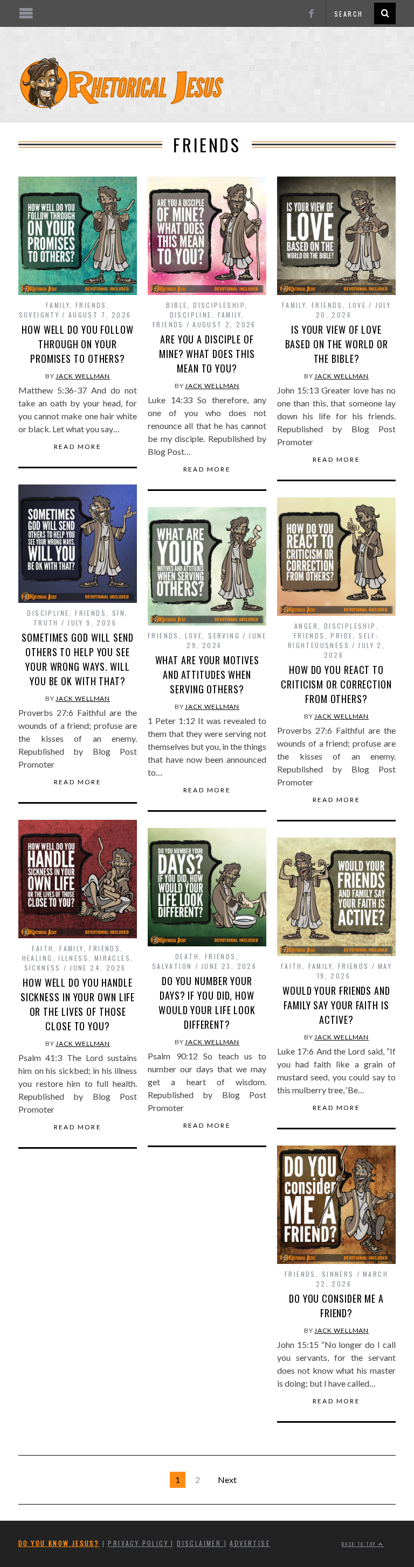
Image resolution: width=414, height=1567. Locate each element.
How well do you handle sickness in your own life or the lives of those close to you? (77, 1004)
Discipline (191, 314)
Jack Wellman (83, 376)
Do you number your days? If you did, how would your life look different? (207, 1002)
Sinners (338, 1273)
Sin (118, 612)
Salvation (172, 966)
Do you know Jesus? (58, 1543)
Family (58, 305)
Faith (42, 948)
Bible (176, 305)
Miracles (112, 957)
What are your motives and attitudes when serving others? (207, 674)
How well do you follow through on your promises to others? (78, 344)
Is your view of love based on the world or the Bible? (336, 344)
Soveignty (39, 314)
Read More (78, 447)
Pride (341, 635)
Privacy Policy (139, 1543)
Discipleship (219, 305)
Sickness (42, 967)
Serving (224, 635)
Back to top (360, 1544)
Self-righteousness (333, 640)
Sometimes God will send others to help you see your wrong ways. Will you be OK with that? (78, 659)
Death (187, 956)
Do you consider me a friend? (336, 1305)
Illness (73, 957)
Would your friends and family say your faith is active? (336, 1005)
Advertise (250, 1543)
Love (358, 305)
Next (227, 1479)
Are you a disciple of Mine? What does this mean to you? (207, 353)
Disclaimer (200, 1543)
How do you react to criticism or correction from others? (336, 684)
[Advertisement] (207, 119)
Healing (37, 957)
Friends (91, 305)
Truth (46, 622)
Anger (306, 625)
